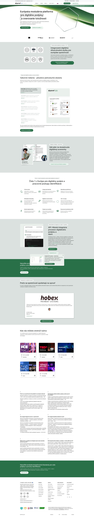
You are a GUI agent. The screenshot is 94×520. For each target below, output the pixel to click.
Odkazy (41, 3)
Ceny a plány (50, 484)
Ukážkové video (50, 487)
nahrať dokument (49, 263)
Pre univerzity (59, 495)
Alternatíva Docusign (60, 484)
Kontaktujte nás (67, 3)
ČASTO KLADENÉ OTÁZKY (51, 499)
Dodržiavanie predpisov (59, 488)
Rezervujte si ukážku (37, 27)
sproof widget (40, 487)
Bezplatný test (75, 3)
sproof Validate (40, 492)
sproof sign (40, 484)
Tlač (67, 492)
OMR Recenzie (61, 508)
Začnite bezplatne (24, 27)
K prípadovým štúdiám (46, 321)
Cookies (72, 514)
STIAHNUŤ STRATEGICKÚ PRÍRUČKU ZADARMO (58, 164)
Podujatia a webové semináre (51, 496)
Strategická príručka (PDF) (51, 490)
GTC (59, 514)
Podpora (68, 494)
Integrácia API (40, 494)
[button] (59, 3)
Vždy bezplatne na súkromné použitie (86, 5)
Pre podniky (59, 492)
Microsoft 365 (55, 242)
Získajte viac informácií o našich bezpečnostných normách (61, 63)
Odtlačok (51, 514)
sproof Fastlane (40, 489)
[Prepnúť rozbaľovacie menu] (38, 3)
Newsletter (49, 501)
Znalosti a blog (50, 492)
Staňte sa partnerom (70, 489)
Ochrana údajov (64, 514)
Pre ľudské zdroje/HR (60, 493)
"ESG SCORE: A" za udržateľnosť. (59, 509)
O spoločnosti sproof (70, 484)
